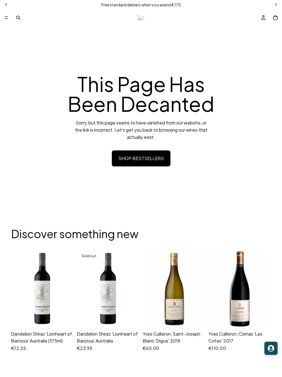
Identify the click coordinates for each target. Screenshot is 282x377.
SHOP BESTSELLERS (141, 158)
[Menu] (6, 17)
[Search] (18, 18)
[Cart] (275, 18)
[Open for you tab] (271, 348)
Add (69, 319)
